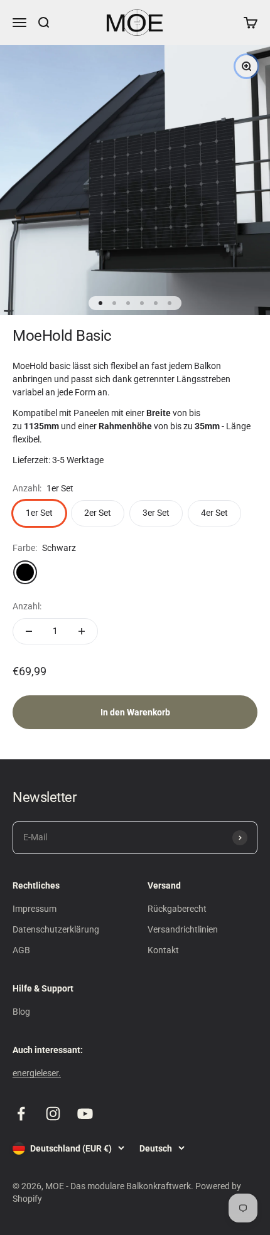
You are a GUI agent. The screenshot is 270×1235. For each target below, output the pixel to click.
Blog (21, 1012)
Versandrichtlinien (183, 929)
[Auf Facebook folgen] (21, 1113)
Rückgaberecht (177, 909)
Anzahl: (27, 606)
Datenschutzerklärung (56, 929)
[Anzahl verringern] (29, 631)
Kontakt (163, 950)
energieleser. (37, 1073)
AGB (21, 950)
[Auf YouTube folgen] (85, 1113)
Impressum (35, 909)
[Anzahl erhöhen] (81, 631)
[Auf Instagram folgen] (53, 1113)
